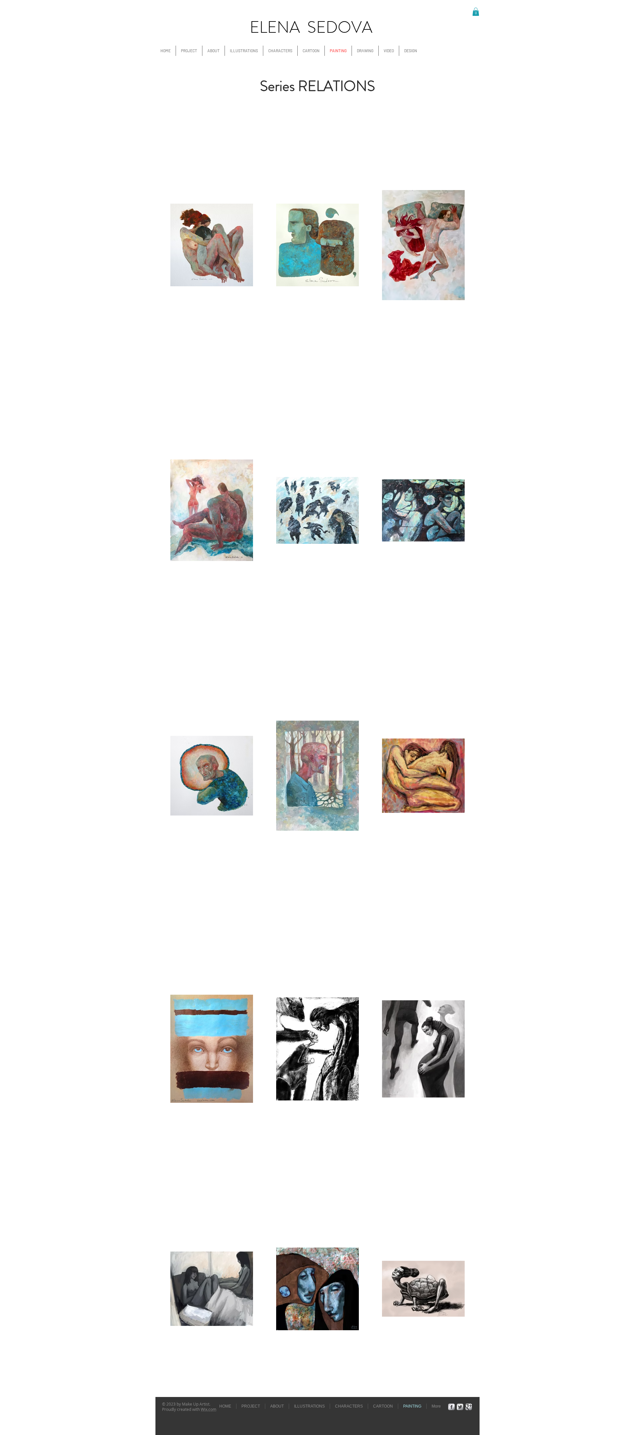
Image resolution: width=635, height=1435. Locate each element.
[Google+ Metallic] (468, 1407)
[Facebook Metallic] (451, 1407)
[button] (475, 12)
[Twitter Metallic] (460, 1407)
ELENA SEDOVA (311, 27)
